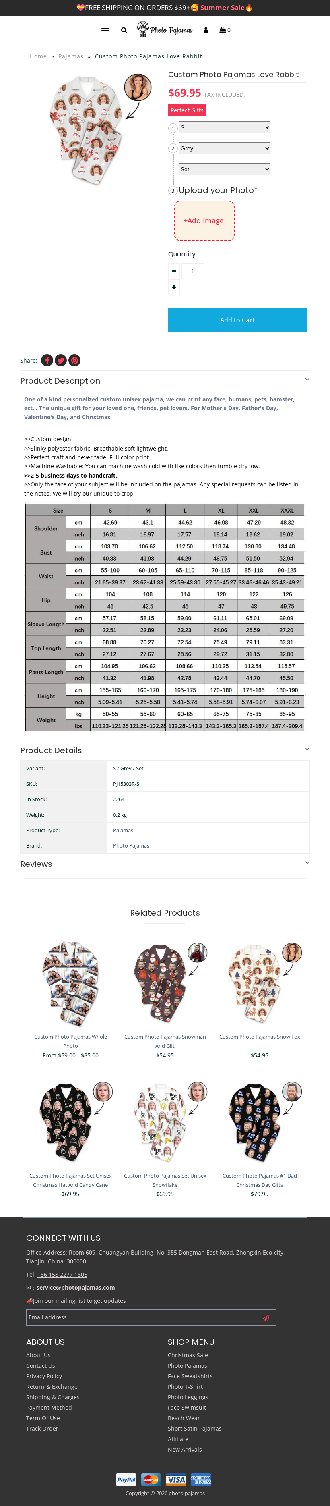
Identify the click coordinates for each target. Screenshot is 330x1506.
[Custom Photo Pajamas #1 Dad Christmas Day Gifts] (259, 1122)
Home (38, 56)
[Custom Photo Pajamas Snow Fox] (259, 983)
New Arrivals (185, 1449)
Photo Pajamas (131, 845)
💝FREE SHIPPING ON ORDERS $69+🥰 (164, 7)
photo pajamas (187, 1493)
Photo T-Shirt (185, 1386)
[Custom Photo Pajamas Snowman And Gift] (165, 983)
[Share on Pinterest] (74, 360)
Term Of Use (43, 1418)
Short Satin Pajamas (195, 1428)
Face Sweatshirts (190, 1376)
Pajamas (71, 56)
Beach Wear (184, 1418)
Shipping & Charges (53, 1397)
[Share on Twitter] (61, 360)
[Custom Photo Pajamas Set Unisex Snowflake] (165, 1122)
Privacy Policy (44, 1376)
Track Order (42, 1428)
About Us (38, 1355)
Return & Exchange (52, 1386)
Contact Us (40, 1365)
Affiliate (178, 1439)
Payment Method (49, 1407)
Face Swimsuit (187, 1407)
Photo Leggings (188, 1397)
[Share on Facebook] (47, 360)
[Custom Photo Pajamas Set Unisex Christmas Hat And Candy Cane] (70, 1122)
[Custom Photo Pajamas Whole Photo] (70, 983)
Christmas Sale (188, 1355)
